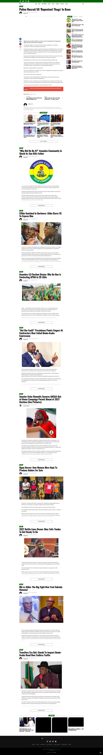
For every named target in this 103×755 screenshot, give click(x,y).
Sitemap (69, 744)
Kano (31, 94)
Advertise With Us (50, 744)
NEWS (39, 3)
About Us (33, 744)
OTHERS (66, 3)
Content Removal (64, 744)
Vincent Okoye (26, 405)
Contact (37, 744)
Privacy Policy (43, 744)
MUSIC (49, 3)
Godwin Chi (26, 13)
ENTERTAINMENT (44, 3)
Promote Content (57, 744)
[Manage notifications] (100, 753)
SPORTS (53, 3)
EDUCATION (62, 3)
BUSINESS (57, 3)
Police (34, 94)
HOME (36, 3)
